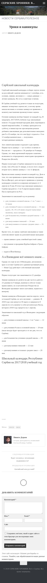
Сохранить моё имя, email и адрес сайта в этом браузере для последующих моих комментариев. (21, 536)
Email (27, 516)
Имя (6, 516)
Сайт (6, 524)
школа (18, 427)
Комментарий (10, 500)
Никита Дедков (14, 33)
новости (11, 427)
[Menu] (44, 3)
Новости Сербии (13, 18)
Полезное (32, 18)
